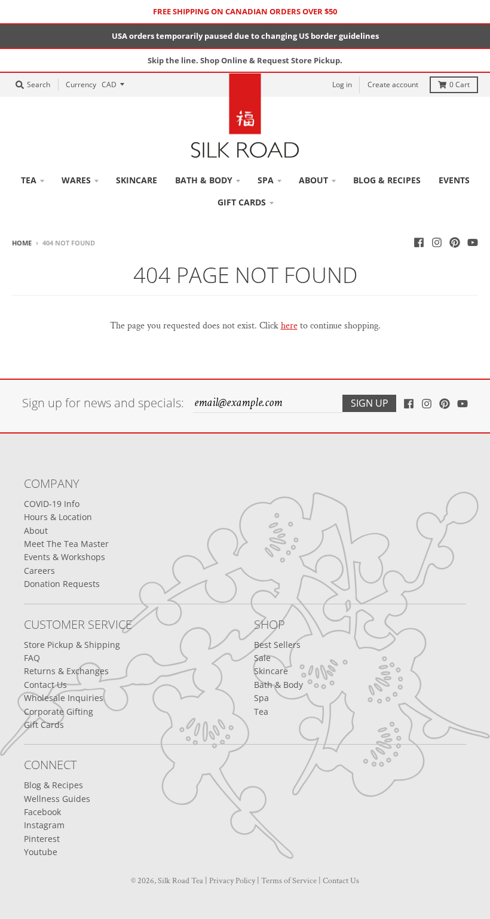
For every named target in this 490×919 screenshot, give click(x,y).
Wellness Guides (57, 798)
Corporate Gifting (58, 711)
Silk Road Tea (180, 880)
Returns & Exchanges (66, 671)
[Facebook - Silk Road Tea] (419, 242)
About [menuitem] (313, 180)
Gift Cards (44, 724)
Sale (262, 657)
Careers (39, 570)
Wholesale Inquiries (63, 697)
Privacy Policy (232, 880)
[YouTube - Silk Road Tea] (472, 242)
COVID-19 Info (51, 503)
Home (22, 242)
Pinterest (42, 838)
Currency (81, 84)
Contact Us (45, 684)
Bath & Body (278, 684)
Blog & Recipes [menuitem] (387, 180)
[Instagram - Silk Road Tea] (436, 242)
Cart (459, 84)
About (36, 530)
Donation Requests (62, 583)
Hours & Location (58, 516)
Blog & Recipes (53, 785)
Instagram (44, 825)
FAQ (32, 657)
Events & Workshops (64, 557)
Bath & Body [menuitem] (203, 180)
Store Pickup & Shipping (72, 644)
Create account (393, 84)
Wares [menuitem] (76, 180)
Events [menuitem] (454, 180)
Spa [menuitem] (266, 180)
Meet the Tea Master (66, 543)
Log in (342, 84)
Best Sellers (277, 644)
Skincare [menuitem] (136, 180)
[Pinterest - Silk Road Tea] (454, 242)
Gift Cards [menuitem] (242, 202)
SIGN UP (369, 403)
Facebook (42, 811)
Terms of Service (289, 880)
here (289, 325)
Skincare (271, 671)
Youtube (40, 851)
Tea (261, 711)
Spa (261, 697)
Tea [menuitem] (28, 180)
